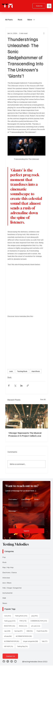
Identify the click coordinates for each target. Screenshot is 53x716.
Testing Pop (23, 646)
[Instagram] (11, 661)
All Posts (9, 19)
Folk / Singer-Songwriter (12, 588)
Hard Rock (36, 371)
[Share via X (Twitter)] (15, 385)
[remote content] (26, 289)
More (29, 19)
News (5, 603)
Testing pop (10, 621)
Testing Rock (22, 371)
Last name (26, 499)
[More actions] (43, 33)
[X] (7, 661)
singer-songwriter (31, 641)
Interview (6, 577)
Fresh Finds (43, 631)
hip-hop (19, 631)
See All (43, 399)
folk (45, 641)
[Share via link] (27, 385)
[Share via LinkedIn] (21, 385)
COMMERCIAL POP (39, 621)
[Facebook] (4, 661)
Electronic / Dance (10, 572)
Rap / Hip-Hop (8, 567)
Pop (4, 557)
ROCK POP (10, 626)
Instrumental (7, 593)
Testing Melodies (16, 544)
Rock (20, 19)
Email (37, 499)
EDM (30, 631)
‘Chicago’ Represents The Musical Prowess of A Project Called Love (24, 434)
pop (35, 616)
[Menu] (49, 6)
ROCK (24, 626)
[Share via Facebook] (9, 385)
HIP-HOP (9, 646)
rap (8, 631)
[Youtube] (15, 661)
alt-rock (36, 626)
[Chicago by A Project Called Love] (26, 416)
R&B (4, 598)
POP (24, 621)
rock (11, 371)
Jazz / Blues (7, 583)
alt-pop (8, 636)
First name (13, 499)
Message (12, 511)
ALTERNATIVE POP (12, 641)
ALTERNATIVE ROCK (24, 636)
